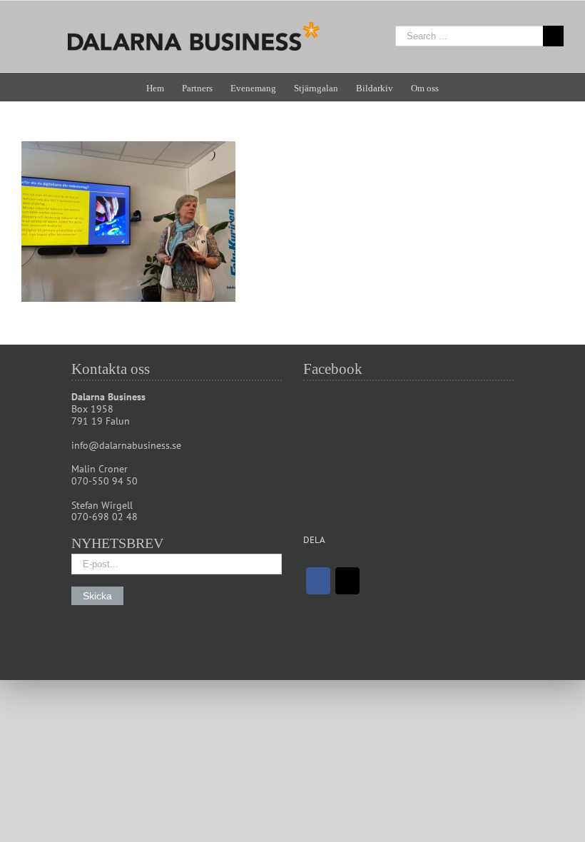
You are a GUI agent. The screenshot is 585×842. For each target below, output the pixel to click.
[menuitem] (164, 87)
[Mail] (347, 580)
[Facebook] (318, 580)
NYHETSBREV (117, 543)
